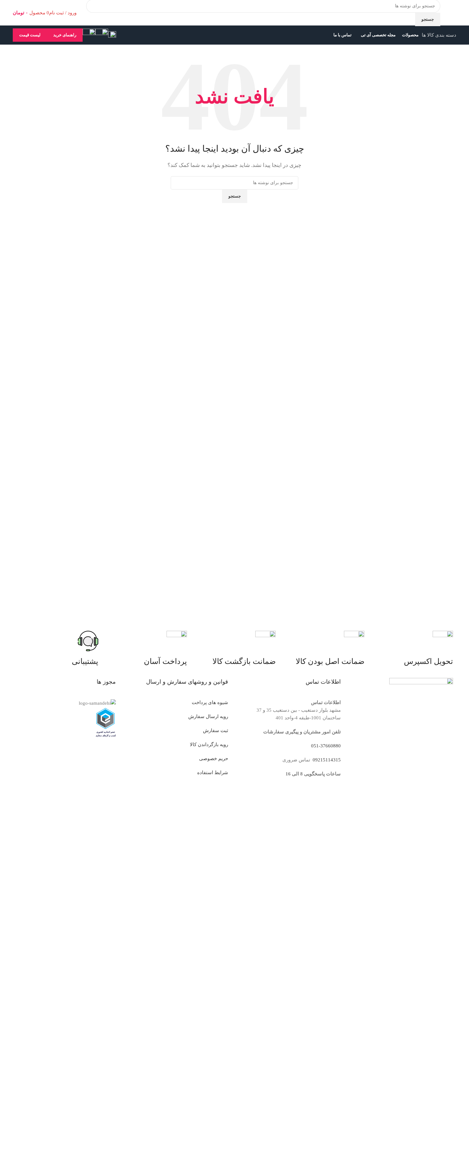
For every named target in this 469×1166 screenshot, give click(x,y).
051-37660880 (326, 745)
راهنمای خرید (64, 34)
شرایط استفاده (212, 772)
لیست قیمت (30, 34)
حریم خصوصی (213, 758)
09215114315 (326, 759)
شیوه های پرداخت (210, 702)
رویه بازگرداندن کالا (209, 744)
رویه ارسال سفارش (208, 716)
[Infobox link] (234, 22)
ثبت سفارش (215, 730)
